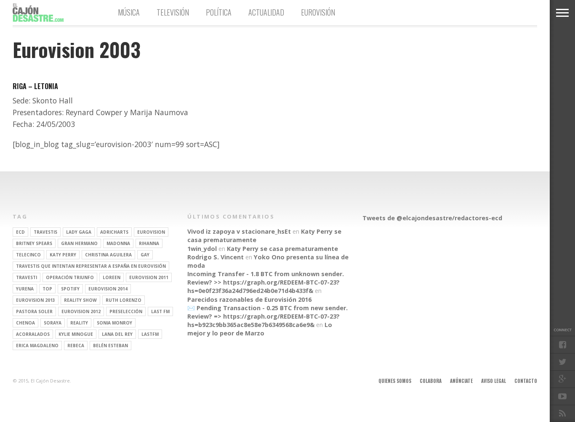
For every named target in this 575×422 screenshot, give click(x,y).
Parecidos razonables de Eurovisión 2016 (249, 299)
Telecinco (28, 255)
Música (129, 12)
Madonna (118, 243)
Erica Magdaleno (37, 345)
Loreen (111, 277)
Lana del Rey (117, 334)
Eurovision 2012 (81, 311)
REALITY (79, 323)
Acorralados (33, 334)
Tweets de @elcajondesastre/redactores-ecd (432, 218)
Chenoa (25, 323)
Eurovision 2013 (35, 300)
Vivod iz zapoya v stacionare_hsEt (239, 231)
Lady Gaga (78, 232)
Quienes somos (394, 380)
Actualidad (266, 12)
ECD (20, 232)
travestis (45, 232)
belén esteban (110, 345)
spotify (70, 289)
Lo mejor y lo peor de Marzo (259, 329)
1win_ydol (202, 249)
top (47, 289)
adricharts (114, 232)
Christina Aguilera (108, 255)
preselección (125, 311)
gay (145, 255)
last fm (160, 311)
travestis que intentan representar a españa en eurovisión (91, 266)
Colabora (431, 380)
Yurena (25, 289)
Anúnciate (461, 380)
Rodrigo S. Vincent (215, 257)
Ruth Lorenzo (123, 300)
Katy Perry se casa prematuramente (282, 249)
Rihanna (149, 243)
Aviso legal (493, 380)
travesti (26, 277)
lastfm (150, 334)
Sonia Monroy (114, 323)
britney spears (34, 243)
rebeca (75, 345)
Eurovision (151, 232)
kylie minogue (76, 334)
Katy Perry (63, 255)
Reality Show (80, 300)
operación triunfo (70, 277)
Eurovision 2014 (108, 289)
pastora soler (34, 311)
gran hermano (79, 243)
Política (219, 12)
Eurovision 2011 (148, 277)
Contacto (525, 380)
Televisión (173, 12)
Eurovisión (318, 12)
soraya (52, 323)
